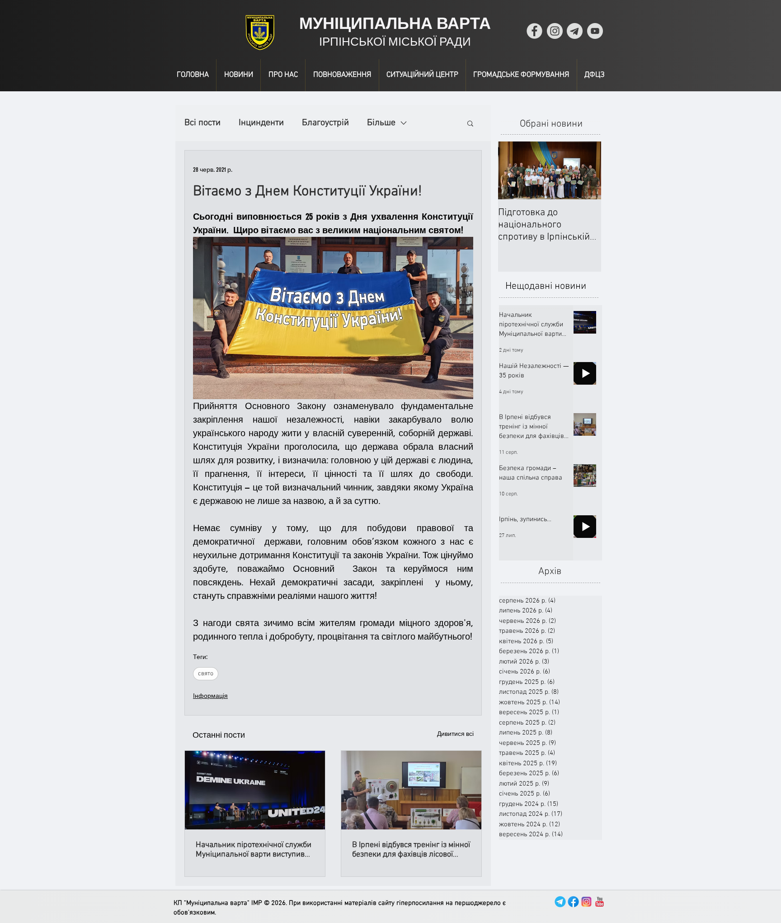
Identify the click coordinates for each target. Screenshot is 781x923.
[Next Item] (587, 171)
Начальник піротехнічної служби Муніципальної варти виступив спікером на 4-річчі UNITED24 (253, 849)
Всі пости (202, 123)
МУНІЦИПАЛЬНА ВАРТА (395, 23)
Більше (381, 123)
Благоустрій (325, 123)
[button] (470, 123)
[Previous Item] (512, 171)
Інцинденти (261, 123)
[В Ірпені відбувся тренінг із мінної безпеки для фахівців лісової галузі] (411, 790)
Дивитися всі (455, 734)
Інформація (210, 696)
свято (205, 674)
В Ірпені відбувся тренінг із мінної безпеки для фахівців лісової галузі (411, 849)
